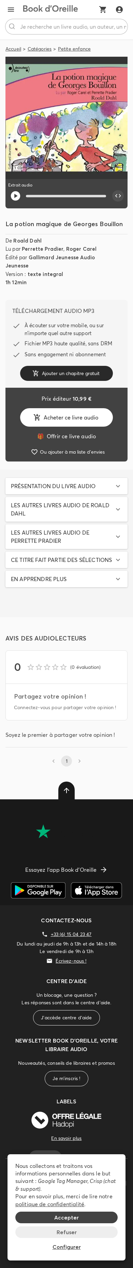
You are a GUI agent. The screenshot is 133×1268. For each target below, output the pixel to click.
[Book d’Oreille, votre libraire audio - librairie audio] (50, 9)
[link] (66, 436)
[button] (66, 486)
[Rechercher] (12, 26)
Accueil (13, 49)
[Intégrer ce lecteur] (118, 196)
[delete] (66, 790)
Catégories (40, 49)
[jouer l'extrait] (15, 196)
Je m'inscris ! (66, 1078)
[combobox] (66, 26)
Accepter (66, 1217)
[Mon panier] (103, 9)
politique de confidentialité (49, 1204)
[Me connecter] (119, 9)
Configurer (67, 1246)
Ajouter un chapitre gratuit (71, 373)
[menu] (11, 9)
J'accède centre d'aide (66, 1018)
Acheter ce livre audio (71, 417)
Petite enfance (74, 49)
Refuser (67, 1232)
